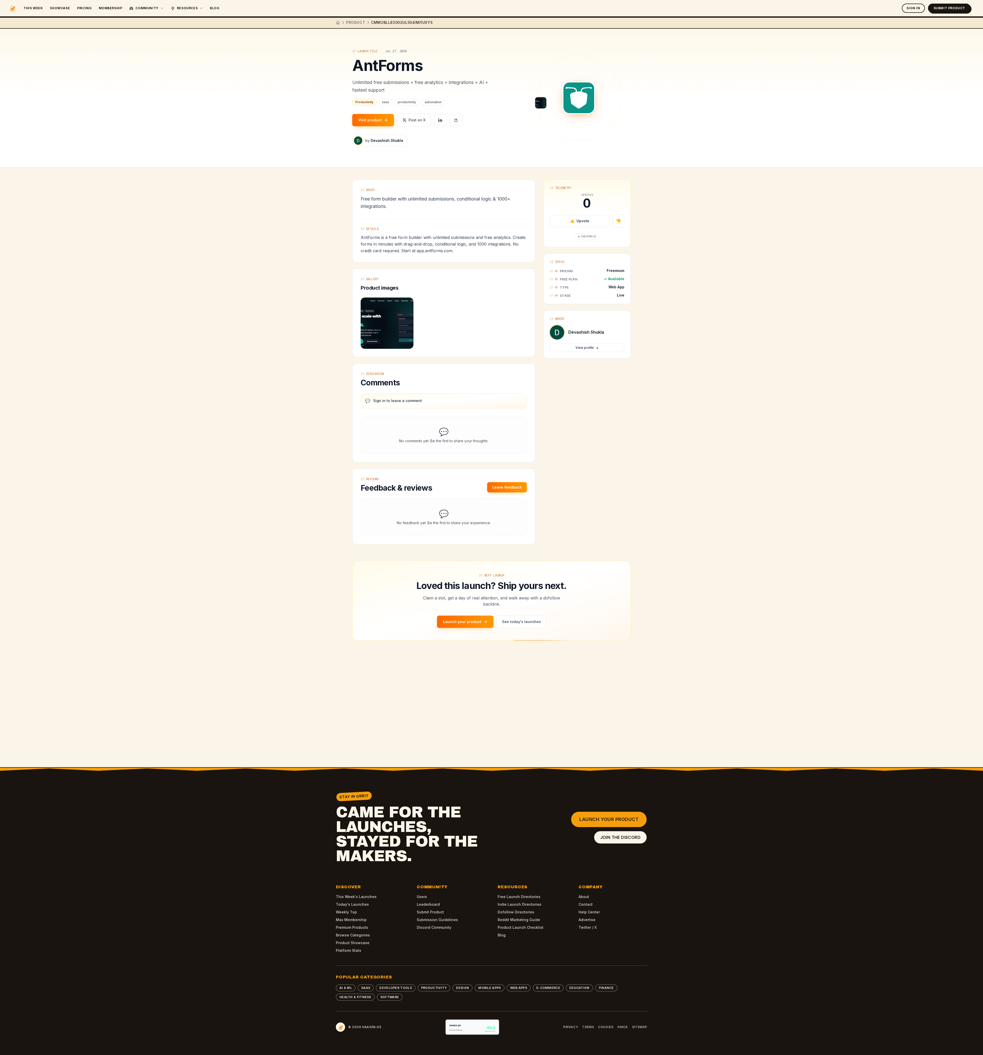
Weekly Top (346, 912)
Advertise (587, 919)
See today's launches (521, 621)
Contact (586, 904)
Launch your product (608, 819)
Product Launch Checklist (520, 927)
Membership (110, 8)
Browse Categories (353, 935)
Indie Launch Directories (519, 904)
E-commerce (548, 988)
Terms (588, 1027)
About (584, 896)
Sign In (913, 8)
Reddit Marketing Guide (519, 919)
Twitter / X (588, 927)
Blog (214, 8)
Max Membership (351, 919)
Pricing (84, 8)
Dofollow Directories (516, 912)
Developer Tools (395, 988)
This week (33, 8)
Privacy (570, 1027)
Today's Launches (352, 904)
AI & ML (345, 988)
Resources (187, 8)
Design (462, 988)
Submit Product (949, 8)
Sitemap (639, 1027)
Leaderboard (428, 904)
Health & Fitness (355, 997)
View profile (584, 348)
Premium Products (352, 927)
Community (146, 8)
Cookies (605, 1027)
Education (579, 988)
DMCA (622, 1027)
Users (422, 896)
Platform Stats (348, 950)
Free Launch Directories (519, 896)
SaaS (365, 988)
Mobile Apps (489, 988)
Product (355, 22)
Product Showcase (352, 943)
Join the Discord (620, 837)
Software (389, 997)
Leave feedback (507, 487)
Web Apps (518, 988)
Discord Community (434, 927)
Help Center (589, 912)
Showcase (60, 8)
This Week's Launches (356, 896)
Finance (606, 988)
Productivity (434, 988)
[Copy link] (456, 120)
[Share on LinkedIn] (440, 120)
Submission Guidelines (437, 919)
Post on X (417, 120)
